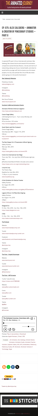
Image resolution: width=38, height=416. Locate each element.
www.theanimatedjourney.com (11, 228)
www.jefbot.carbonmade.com (10, 287)
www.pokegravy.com (8, 84)
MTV (21, 344)
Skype (10, 349)
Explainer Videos (12, 344)
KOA (18, 344)
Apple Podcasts (12, 336)
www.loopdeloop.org (8, 177)
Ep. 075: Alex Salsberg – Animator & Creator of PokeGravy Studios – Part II (19, 31)
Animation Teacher (30, 342)
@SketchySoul (6, 272)
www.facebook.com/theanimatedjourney (14, 239)
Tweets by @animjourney (9, 386)
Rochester (17, 347)
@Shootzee (5, 310)
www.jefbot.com (6, 293)
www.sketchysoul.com (8, 260)
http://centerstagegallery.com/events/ (13, 124)
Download (23, 334)
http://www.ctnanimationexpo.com (12, 218)
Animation (12, 342)
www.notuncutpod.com (9, 102)
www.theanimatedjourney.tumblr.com (13, 233)
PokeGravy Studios (7, 347)
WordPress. (26, 413)
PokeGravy (33, 344)
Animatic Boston (30, 340)
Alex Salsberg (21, 340)
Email (19, 336)
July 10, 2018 (7, 38)
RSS (24, 336)
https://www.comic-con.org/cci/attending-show (15, 164)
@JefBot (4, 304)
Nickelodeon (26, 344)
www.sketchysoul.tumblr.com (10, 266)
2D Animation (13, 340)
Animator (4, 344)
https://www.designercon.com (10, 210)
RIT (13, 347)
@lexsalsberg (6, 90)
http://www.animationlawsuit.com (12, 111)
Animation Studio (19, 342)
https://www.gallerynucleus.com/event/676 (14, 151)
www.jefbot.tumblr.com (9, 299)
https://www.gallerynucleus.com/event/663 (14, 202)
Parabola (18, 413)
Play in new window (13, 334)
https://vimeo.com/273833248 (10, 281)
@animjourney (6, 245)
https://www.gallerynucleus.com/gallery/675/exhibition (18, 189)
